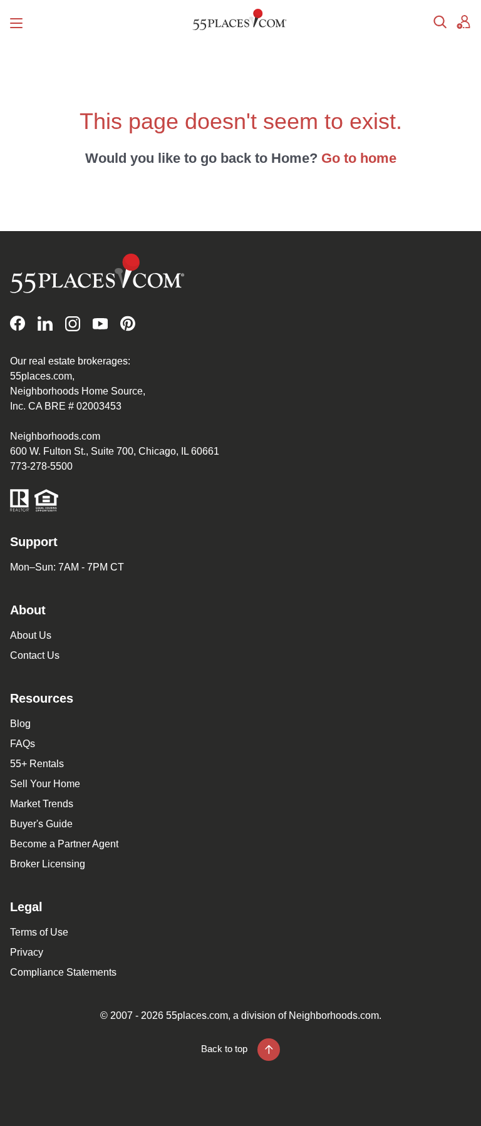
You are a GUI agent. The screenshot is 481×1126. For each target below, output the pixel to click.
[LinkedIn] (45, 323)
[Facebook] (17, 323)
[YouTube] (100, 323)
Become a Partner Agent (64, 844)
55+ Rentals (37, 763)
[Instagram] (72, 323)
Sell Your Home (45, 783)
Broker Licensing (47, 864)
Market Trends (41, 803)
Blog (20, 723)
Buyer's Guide (41, 824)
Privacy (26, 952)
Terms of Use (39, 932)
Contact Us (34, 655)
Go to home (358, 158)
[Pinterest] (127, 323)
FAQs (22, 743)
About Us (30, 635)
